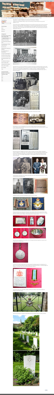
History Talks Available (4, 65)
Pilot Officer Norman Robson (5, 55)
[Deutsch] (3, 21)
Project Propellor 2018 (4, 62)
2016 (2, 77)
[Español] (2, 21)
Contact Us (3, 29)
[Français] (5, 21)
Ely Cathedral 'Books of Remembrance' (5, 51)
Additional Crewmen (6, 38)
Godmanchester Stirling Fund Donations (5, 49)
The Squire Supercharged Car (5, 53)
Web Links (3, 31)
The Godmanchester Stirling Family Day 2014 (5, 45)
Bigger (45, 1)
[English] (1, 21)
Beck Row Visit (3, 46)
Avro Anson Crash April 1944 (5, 56)
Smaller (51, 1)
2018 (2, 80)
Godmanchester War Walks (5, 64)
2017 (2, 79)
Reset (48, 1)
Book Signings (3, 67)
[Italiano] (4, 21)
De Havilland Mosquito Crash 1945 (5, 59)
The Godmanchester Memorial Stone (6, 42)
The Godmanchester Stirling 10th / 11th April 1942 (6, 36)
